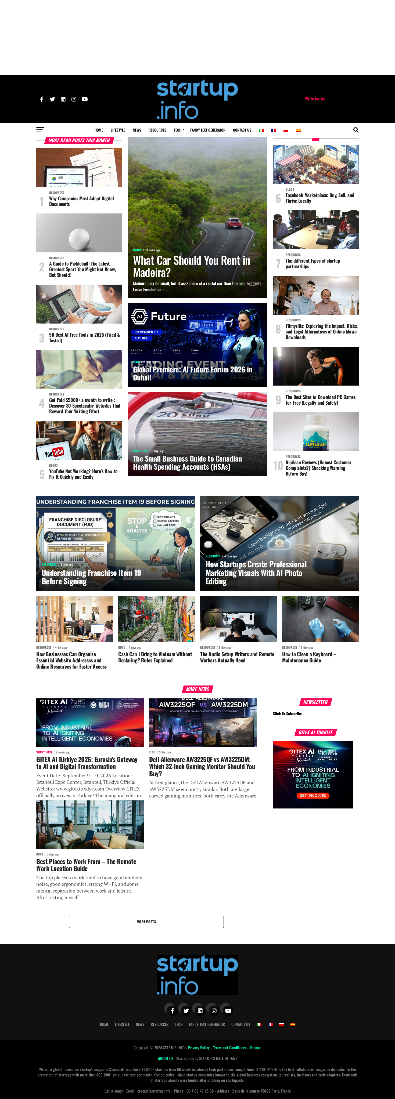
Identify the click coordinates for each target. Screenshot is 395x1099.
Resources (157, 130)
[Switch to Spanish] (298, 130)
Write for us (315, 98)
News (137, 130)
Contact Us (242, 130)
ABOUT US (166, 1058)
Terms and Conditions (230, 1047)
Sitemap (255, 1047)
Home (99, 130)
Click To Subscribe (287, 713)
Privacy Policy (199, 1047)
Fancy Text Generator (207, 130)
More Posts (146, 921)
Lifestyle (118, 130)
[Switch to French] (273, 130)
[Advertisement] (197, 37)
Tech (177, 130)
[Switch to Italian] (261, 130)
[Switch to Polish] (286, 130)
